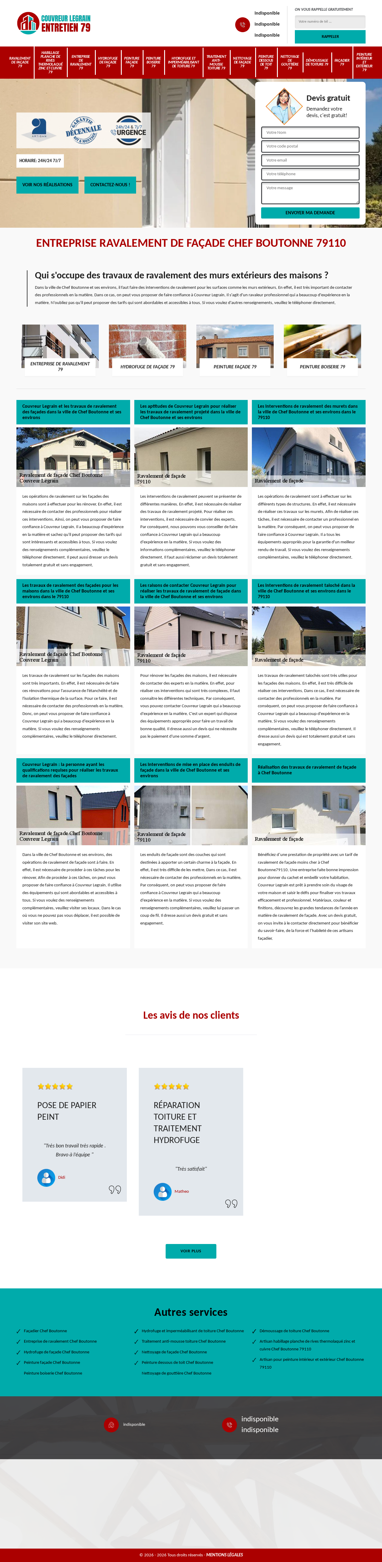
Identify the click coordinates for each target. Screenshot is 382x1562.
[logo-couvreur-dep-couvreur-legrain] (53, 23)
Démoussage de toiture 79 (317, 62)
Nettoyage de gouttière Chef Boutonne (176, 1373)
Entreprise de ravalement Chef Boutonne (60, 1341)
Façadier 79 (342, 62)
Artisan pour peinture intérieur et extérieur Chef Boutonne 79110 (312, 1364)
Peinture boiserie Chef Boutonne (53, 1373)
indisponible (267, 13)
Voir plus (191, 1251)
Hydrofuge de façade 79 (108, 62)
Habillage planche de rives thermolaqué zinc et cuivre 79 (50, 62)
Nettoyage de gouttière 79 (290, 62)
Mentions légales (224, 1555)
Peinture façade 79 (131, 62)
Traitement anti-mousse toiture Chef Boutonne (184, 1341)
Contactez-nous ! (110, 185)
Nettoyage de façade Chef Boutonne (174, 1352)
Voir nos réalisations (47, 185)
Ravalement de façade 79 (19, 62)
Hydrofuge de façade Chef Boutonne (56, 1352)
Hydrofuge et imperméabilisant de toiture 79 (183, 62)
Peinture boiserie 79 (153, 62)
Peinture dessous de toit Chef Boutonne (177, 1363)
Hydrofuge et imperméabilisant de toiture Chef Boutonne (193, 1331)
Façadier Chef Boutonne (45, 1331)
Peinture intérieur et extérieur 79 (364, 62)
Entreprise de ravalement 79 (80, 62)
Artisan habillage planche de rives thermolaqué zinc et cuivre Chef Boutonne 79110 (307, 1345)
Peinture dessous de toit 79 (265, 62)
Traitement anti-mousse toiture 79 (216, 62)
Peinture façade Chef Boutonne (52, 1363)
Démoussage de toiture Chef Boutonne (294, 1331)
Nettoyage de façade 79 (242, 62)
